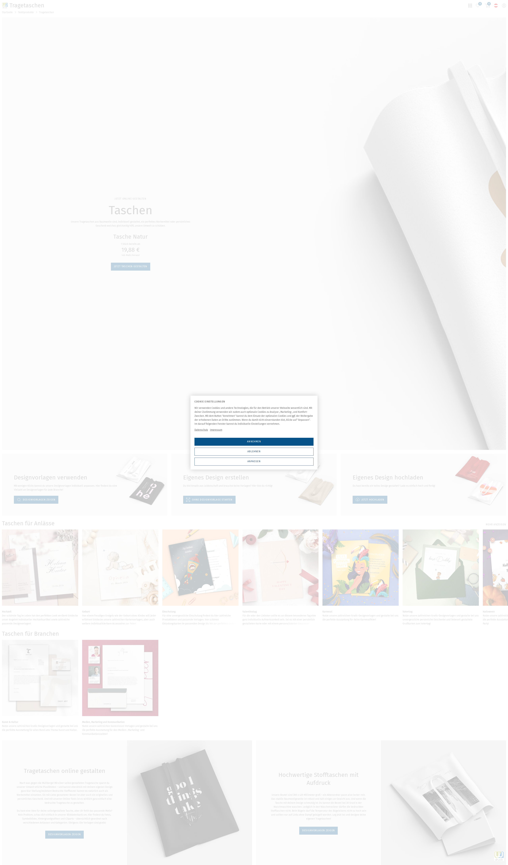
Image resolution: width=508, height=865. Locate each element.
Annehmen (254, 441)
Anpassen (254, 461)
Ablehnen (254, 451)
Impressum (216, 429)
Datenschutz (201, 429)
